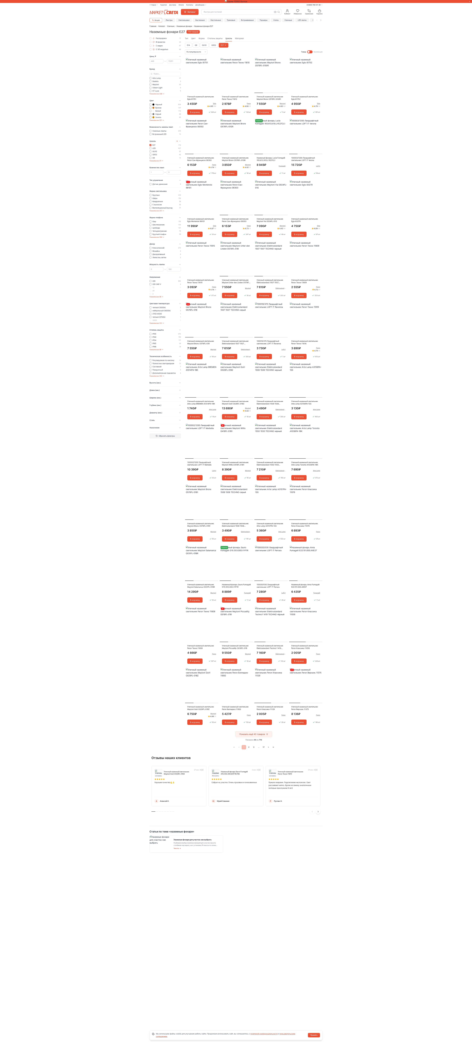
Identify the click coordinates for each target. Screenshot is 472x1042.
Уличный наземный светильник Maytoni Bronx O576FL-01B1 (200, 524)
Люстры (169, 20)
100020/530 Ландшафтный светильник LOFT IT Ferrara (268, 585)
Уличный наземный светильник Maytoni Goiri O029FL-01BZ (200, 708)
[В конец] (273, 747)
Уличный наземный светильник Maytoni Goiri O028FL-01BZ (235, 402)
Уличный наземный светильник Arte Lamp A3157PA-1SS (270, 524)
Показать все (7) (155, 161)
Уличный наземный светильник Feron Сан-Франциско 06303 (235, 220)
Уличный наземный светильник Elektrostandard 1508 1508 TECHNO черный (270, 402)
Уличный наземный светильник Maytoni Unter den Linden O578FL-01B (236, 281)
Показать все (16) (155, 237)
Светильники (183, 20)
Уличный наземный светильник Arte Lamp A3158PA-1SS (304, 402)
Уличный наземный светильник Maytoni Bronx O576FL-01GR (235, 159)
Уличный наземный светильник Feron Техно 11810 (235, 98)
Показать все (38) (155, 94)
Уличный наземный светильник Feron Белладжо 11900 (235, 708)
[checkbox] (150, 38)
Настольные (216, 20)
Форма (202, 38)
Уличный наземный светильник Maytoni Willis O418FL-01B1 (235, 463)
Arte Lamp (212, 409)
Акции (157, 20)
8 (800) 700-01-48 (314, 5)
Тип (186, 38)
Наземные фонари (184, 26)
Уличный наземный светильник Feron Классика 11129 (270, 708)
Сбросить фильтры (167, 436)
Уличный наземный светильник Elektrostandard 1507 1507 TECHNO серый (235, 342)
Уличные (288, 20)
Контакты (189, 5)
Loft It (318, 166)
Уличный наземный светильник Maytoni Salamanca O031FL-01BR (201, 585)
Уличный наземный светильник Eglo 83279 (304, 220)
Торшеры (263, 20)
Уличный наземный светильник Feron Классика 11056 (304, 647)
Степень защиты (214, 38)
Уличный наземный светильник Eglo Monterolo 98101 (200, 220)
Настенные (200, 20)
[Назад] (239, 747)
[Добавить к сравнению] (216, 65)
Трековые (231, 20)
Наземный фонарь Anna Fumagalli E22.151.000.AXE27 (305, 585)
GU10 (204, 45)
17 (264, 747)
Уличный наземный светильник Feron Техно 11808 (200, 647)
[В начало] (234, 747)
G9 (196, 45)
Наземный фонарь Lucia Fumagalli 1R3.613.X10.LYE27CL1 (271, 159)
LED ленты (302, 20)
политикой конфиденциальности (264, 1034)
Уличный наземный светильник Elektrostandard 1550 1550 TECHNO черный (270, 463)
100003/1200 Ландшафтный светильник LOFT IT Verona (303, 159)
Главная (152, 26)
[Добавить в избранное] (216, 60)
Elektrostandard (280, 288)
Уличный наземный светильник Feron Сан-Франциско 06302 (200, 159)
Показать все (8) (155, 297)
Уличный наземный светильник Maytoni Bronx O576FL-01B (200, 342)
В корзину (195, 112)
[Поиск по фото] (275, 12)
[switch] (310, 51)
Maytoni (282, 103)
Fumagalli (282, 166)
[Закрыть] (469, 1)
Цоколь (228, 38)
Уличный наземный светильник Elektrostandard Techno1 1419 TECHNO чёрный (270, 647)
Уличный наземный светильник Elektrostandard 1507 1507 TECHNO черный (270, 281)
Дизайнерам (199, 5)
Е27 (222, 45)
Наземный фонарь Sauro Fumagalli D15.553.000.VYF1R (236, 585)
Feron (249, 103)
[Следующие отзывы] (318, 811)
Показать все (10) (155, 376)
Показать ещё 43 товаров (252, 734)
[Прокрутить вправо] (321, 20)
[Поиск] (278, 12)
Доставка (172, 5)
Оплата (181, 5)
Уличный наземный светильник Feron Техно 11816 (304, 342)
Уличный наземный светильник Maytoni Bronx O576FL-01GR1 (270, 98)
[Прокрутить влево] (317, 20)
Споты (276, 20)
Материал (239, 38)
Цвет (193, 38)
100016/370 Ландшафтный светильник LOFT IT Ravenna (269, 342)
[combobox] (241, 12)
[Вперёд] (268, 747)
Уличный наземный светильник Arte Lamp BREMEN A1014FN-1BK (201, 402)
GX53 (213, 45)
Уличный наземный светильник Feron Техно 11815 (200, 281)
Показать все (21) (155, 120)
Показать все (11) (155, 323)
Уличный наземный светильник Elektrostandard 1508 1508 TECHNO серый (235, 524)
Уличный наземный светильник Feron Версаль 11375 (304, 708)
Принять (313, 1035)
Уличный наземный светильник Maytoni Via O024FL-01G (270, 220)
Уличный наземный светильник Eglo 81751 (200, 98)
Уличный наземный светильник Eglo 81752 (304, 98)
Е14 (188, 45)
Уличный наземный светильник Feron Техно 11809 (304, 281)
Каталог (161, 26)
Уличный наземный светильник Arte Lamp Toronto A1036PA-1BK (304, 463)
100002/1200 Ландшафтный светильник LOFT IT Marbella (199, 463)
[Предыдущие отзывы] (312, 811)
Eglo (214, 103)
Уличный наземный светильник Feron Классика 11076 (304, 524)
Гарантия (163, 5)
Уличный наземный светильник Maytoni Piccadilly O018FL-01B (235, 647)
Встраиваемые (247, 20)
